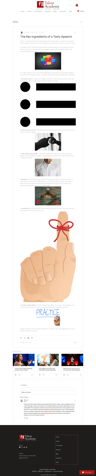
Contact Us (59, 458)
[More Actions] (75, 401)
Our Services (59, 445)
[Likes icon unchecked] (25, 418)
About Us (58, 449)
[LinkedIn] (24, 447)
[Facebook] (22, 447)
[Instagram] (26, 447)
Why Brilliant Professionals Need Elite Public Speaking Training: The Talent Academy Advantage (47, 369)
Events (57, 441)
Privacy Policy (52, 469)
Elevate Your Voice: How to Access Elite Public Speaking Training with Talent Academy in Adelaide (72, 369)
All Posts (15, 22)
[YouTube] (19, 447)
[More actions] (75, 32)
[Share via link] (32, 338)
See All (81, 351)
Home (57, 437)
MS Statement (48, 471)
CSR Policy (34, 471)
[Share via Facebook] (21, 338)
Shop (57, 462)
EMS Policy (40, 471)
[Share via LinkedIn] (28, 338)
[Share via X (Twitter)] (24, 338)
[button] (38, 11)
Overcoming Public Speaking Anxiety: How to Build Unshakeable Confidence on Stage (23, 369)
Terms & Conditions (44, 469)
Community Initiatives (58, 471)
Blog (57, 454)
